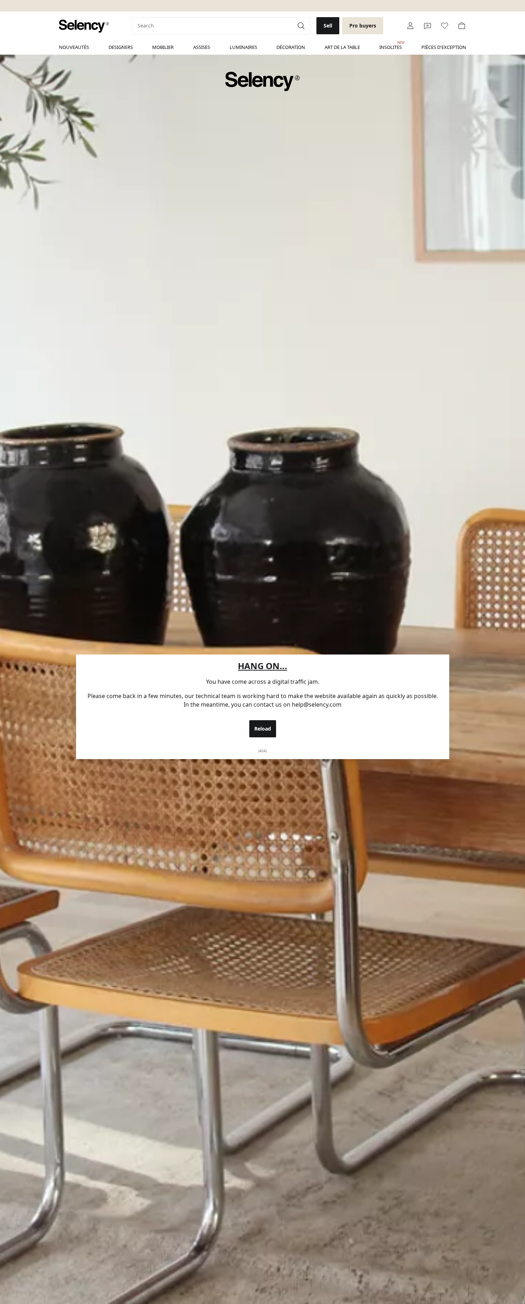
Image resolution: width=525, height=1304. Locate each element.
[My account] (410, 25)
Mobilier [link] (163, 47)
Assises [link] (201, 47)
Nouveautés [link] (74, 47)
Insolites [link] (390, 45)
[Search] (301, 26)
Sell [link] (328, 25)
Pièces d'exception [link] (443, 47)
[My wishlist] (444, 25)
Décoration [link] (290, 47)
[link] (84, 26)
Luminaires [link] (243, 47)
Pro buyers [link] (362, 25)
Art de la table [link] (342, 47)
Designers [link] (121, 47)
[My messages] (427, 25)
